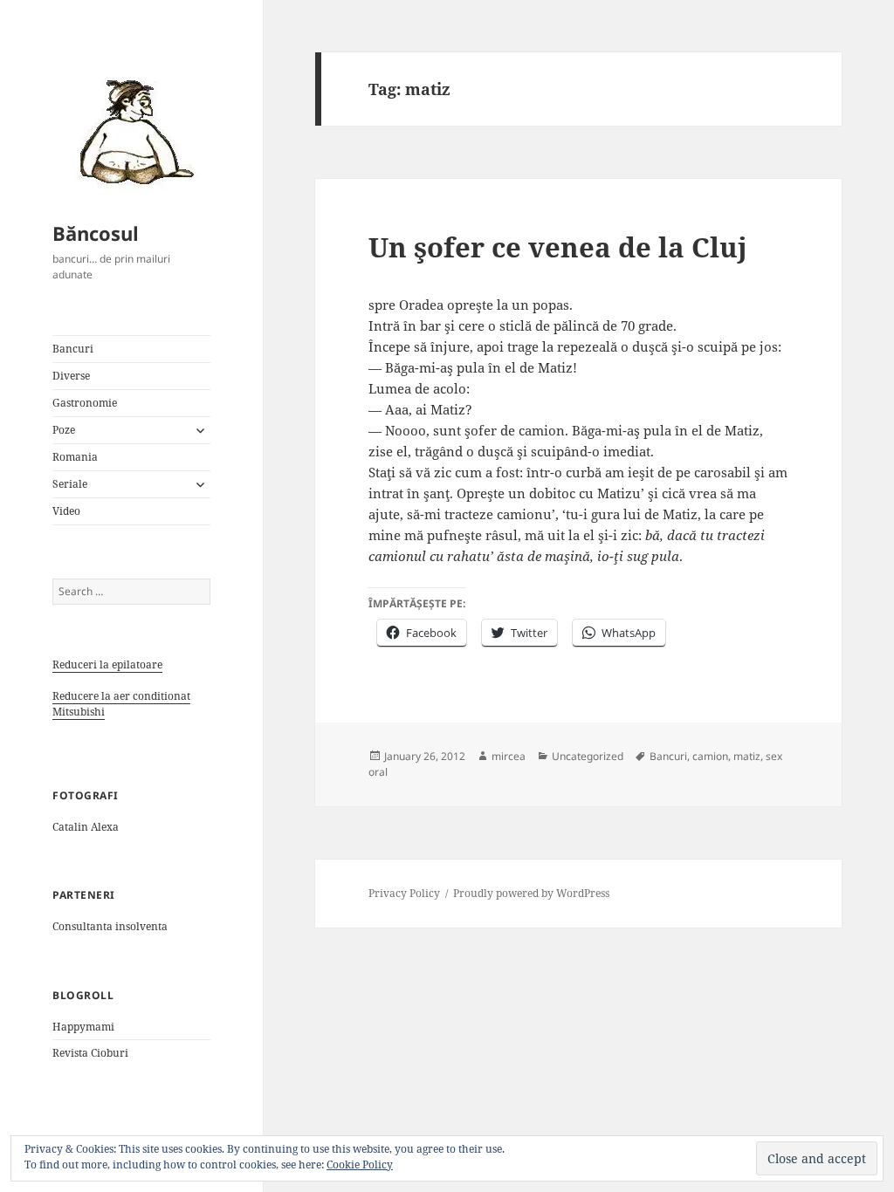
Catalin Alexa (85, 826)
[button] (131, 130)
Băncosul (95, 233)
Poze (63, 429)
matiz (746, 756)
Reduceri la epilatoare (107, 664)
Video (66, 511)
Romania (75, 456)
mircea (509, 756)
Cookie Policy (360, 1164)
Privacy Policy (404, 893)
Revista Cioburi (90, 1052)
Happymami (83, 1026)
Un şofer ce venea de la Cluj (557, 247)
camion (710, 756)
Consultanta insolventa (110, 926)
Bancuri (72, 348)
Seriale (69, 483)
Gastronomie (84, 402)
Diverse (71, 375)
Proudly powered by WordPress (531, 893)
